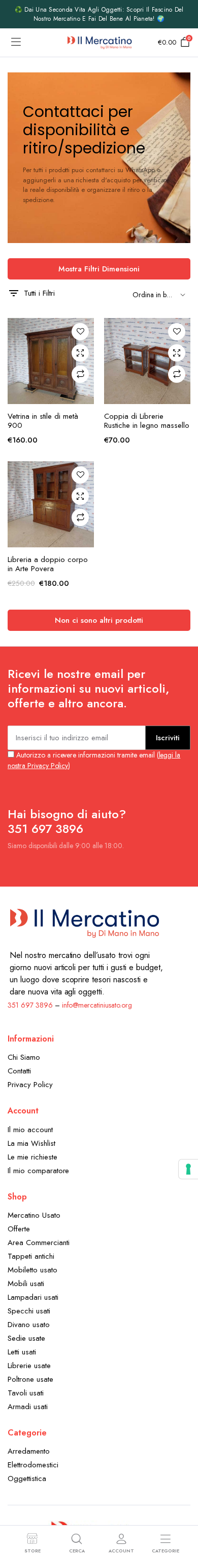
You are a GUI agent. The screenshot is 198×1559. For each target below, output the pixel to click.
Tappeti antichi (31, 1256)
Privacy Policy (30, 1084)
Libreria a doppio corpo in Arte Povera (48, 564)
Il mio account (30, 1129)
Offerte (19, 1228)
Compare (80, 374)
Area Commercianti (39, 1242)
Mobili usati (26, 1283)
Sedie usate (26, 1338)
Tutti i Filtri (39, 293)
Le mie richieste (32, 1157)
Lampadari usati (33, 1297)
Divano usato (29, 1324)
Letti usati (22, 1351)
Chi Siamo (24, 1057)
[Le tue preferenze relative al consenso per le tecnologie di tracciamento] (188, 1169)
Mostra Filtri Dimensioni (99, 268)
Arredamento (29, 1451)
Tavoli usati (26, 1392)
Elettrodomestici (33, 1464)
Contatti (19, 1070)
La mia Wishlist (31, 1143)
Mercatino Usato (34, 1215)
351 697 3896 (30, 1005)
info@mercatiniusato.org (97, 1005)
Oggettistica (27, 1478)
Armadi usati (28, 1406)
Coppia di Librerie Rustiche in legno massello (146, 421)
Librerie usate (29, 1365)
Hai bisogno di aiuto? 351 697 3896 (67, 821)
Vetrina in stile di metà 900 (43, 421)
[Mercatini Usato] (99, 42)
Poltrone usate (30, 1379)
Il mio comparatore (38, 1170)
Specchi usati (29, 1310)
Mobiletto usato (32, 1269)
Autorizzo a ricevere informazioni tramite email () (94, 760)
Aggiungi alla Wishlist (80, 331)
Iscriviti (168, 737)
